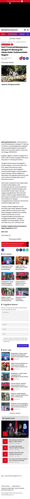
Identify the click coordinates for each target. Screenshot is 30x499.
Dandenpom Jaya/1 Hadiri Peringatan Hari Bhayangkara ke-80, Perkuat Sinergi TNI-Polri (7, 283)
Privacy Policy (5, 486)
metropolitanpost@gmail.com (13, 476)
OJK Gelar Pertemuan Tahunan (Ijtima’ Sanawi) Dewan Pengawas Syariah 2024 (16, 447)
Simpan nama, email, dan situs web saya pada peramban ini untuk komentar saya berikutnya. (15, 339)
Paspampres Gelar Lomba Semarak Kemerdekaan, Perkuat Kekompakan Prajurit (7, 267)
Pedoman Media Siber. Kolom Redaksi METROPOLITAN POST (12, 489)
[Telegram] (24, 250)
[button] (25, 30)
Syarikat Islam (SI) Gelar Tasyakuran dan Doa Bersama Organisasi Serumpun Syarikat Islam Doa (18, 453)
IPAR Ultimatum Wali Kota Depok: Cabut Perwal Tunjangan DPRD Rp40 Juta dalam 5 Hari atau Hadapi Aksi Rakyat (17, 440)
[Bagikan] (27, 58)
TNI (12, 44)
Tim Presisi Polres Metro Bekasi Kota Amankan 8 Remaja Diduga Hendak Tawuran (18, 459)
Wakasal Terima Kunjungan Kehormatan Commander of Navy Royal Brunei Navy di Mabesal (22, 299)
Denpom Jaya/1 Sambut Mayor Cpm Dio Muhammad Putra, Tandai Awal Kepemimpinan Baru (7, 299)
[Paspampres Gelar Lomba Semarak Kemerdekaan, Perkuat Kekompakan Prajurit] (7, 260)
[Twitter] (20, 250)
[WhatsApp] (27, 250)
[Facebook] (17, 250)
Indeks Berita (16, 486)
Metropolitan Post (9, 30)
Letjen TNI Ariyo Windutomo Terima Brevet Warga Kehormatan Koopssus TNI (21, 267)
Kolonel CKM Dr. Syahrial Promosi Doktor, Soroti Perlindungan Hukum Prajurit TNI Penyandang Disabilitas (22, 283)
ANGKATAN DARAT (6, 44)
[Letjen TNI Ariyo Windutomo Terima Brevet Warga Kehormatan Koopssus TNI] (22, 260)
